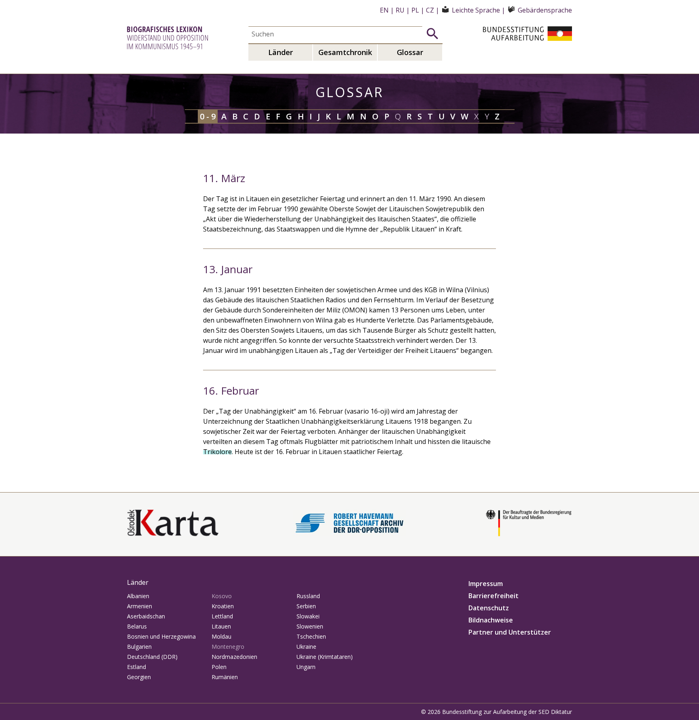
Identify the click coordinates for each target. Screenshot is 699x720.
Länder (280, 52)
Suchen (432, 33)
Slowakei (308, 616)
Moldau (221, 636)
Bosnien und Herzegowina (161, 636)
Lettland (222, 616)
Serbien (306, 606)
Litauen (221, 626)
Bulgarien (139, 646)
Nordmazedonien (234, 657)
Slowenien (310, 626)
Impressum (485, 583)
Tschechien (311, 636)
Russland (308, 596)
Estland (136, 667)
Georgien (139, 677)
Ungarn (306, 667)
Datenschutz (488, 607)
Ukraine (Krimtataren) (325, 657)
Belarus (137, 626)
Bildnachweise (490, 620)
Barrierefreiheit (493, 595)
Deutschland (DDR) (152, 657)
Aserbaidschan (146, 616)
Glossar (410, 52)
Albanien (138, 596)
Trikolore (217, 451)
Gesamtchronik (345, 52)
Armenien (139, 606)
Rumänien (225, 677)
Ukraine (306, 646)
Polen (219, 667)
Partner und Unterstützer (509, 632)
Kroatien (223, 606)
